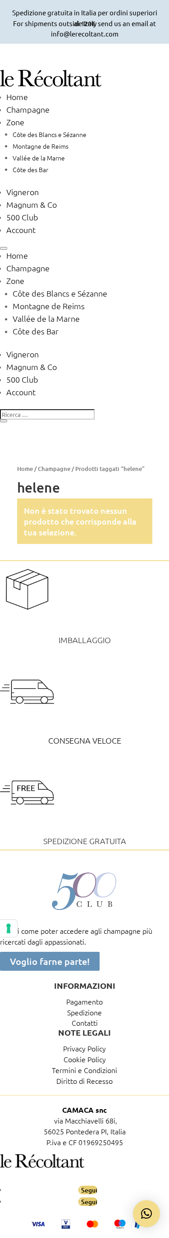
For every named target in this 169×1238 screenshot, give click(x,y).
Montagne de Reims (41, 146)
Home (17, 96)
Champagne (28, 109)
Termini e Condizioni (84, 1070)
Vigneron (22, 192)
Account (21, 229)
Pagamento (84, 1001)
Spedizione (84, 1012)
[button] (146, 1213)
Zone (15, 122)
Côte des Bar (30, 169)
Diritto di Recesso (84, 1081)
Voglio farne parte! (50, 961)
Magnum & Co (31, 204)
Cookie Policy (85, 1059)
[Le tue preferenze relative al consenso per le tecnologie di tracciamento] (8, 928)
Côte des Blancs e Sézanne (50, 134)
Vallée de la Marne (39, 157)
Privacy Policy (84, 1048)
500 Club (22, 217)
